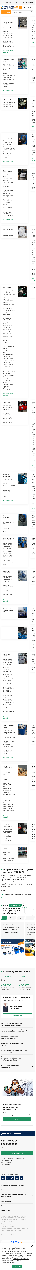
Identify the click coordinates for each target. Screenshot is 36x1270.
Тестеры (5, 209)
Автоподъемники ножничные (8, 30)
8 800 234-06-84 (20, 7)
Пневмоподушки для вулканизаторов (9, 152)
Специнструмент (8, 364)
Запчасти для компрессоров (7, 406)
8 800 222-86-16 (9, 1144)
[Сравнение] (16, 2)
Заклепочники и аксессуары (7, 315)
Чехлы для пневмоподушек (8, 156)
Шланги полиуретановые (8, 855)
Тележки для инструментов (7, 490)
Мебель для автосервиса (6, 475)
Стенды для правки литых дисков (8, 747)
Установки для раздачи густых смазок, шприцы (7, 555)
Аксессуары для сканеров (7, 179)
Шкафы (5, 496)
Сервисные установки (6, 655)
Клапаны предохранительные (9, 780)
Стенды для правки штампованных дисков (8, 751)
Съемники (6, 369)
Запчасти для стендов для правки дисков (9, 737)
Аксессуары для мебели (7, 480)
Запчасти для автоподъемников (8, 42)
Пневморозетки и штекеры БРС (8, 791)
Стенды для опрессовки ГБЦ (8, 677)
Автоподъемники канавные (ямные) (8, 26)
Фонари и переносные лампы (8, 383)
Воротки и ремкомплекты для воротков (8, 300)
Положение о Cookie (7, 1226)
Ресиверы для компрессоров (7, 421)
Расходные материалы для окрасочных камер (8, 594)
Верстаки (5, 483)
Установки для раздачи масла (7, 559)
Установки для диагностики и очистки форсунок (8, 213)
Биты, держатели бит (9, 294)
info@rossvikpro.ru (7, 1148)
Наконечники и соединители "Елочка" (7, 784)
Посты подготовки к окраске (9, 589)
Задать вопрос (17, 1015)
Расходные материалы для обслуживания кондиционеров (7, 672)
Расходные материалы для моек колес (9, 529)
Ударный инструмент (6, 379)
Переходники (7, 788)
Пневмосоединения (9, 794)
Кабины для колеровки (6, 582)
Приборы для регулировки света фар (8, 610)
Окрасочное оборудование (7, 572)
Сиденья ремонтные (9, 488)
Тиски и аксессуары (9, 371)
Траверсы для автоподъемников (8, 45)
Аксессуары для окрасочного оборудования (7, 577)
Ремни (5, 629)
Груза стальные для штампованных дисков (8, 84)
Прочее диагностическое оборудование (8, 206)
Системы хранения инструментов (8, 361)
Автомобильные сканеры (7, 175)
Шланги (5, 848)
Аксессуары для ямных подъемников (9, 38)
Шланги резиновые (8, 858)
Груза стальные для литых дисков (8, 80)
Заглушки (6, 774)
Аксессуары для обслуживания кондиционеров (7, 660)
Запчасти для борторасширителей (9, 105)
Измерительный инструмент (7, 326)
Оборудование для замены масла (8, 538)
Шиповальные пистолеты (7, 840)
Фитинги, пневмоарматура (8, 766)
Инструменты (7, 287)
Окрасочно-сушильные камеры (8, 585)
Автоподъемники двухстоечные (8, 23)
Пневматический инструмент (8, 355)
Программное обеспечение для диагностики (8, 200)
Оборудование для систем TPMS (8, 196)
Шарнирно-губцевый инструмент (6, 388)
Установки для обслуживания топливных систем (8, 701)
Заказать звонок (17, 1153)
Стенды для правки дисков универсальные (8, 742)
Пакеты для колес (8, 235)
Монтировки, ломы (8, 346)
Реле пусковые (7, 796)
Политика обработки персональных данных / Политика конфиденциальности (14, 1229)
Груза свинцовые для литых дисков (9, 76)
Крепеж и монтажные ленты (8, 343)
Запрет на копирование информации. (12, 1224)
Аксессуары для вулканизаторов (7, 139)
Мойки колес (7, 526)
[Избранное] (20, 2)
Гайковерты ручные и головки (8, 305)
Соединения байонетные (6, 799)
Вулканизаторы (7, 135)
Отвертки (5, 352)
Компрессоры (7, 402)
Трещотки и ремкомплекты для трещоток (8, 375)
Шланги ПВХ (6, 852)
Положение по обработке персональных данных (16, 1235)
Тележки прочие (7, 494)
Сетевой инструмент (9, 358)
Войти (17, 1119)
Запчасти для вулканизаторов (7, 145)
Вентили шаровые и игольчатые (9, 771)
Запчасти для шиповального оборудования (7, 836)
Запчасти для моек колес (8, 522)
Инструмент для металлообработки (8, 330)
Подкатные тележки (9, 485)
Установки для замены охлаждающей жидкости (7, 683)
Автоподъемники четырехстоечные (8, 34)
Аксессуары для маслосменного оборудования (7, 544)
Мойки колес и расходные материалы (7, 517)
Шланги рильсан (8, 860)
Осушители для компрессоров (7, 417)
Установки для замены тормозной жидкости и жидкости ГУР (8, 689)
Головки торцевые (8, 308)
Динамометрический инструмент (9, 311)
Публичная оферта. (7, 1221)
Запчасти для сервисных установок (7, 666)
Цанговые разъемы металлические (8, 807)
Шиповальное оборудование (7, 825)
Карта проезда (6, 1162)
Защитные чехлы (8, 232)
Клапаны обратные (8, 777)
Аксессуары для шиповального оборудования (7, 831)
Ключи (5, 340)
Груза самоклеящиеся (7, 72)
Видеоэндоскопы (8, 182)
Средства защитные (9, 366)
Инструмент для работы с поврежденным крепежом (7, 335)
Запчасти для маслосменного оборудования (7, 550)
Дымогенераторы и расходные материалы (8, 186)
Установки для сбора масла (9, 563)
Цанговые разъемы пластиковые (8, 811)
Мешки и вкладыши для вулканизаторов (9, 148)
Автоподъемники (8, 19)
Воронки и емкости (8, 297)
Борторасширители (9, 99)
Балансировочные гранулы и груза (8, 60)
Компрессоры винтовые (7, 410)
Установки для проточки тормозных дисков (9, 706)
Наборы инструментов (7, 349)
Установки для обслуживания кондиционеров (7, 695)
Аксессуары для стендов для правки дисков (9, 732)
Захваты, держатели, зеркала (9, 322)
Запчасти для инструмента (7, 318)
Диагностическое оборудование (8, 170)
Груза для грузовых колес (8, 68)
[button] (19, 961)
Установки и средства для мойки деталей (9, 711)
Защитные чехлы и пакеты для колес (8, 228)
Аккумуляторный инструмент (8, 291)
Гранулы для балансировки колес (9, 65)
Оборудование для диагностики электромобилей (8, 191)
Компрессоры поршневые (7, 414)
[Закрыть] (32, 1246)
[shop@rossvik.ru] (24, 7)
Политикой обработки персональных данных (13, 1261)
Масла (34, 31)
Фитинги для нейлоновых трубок (9, 803)
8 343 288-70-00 (9, 1141)
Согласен (17, 1266)
